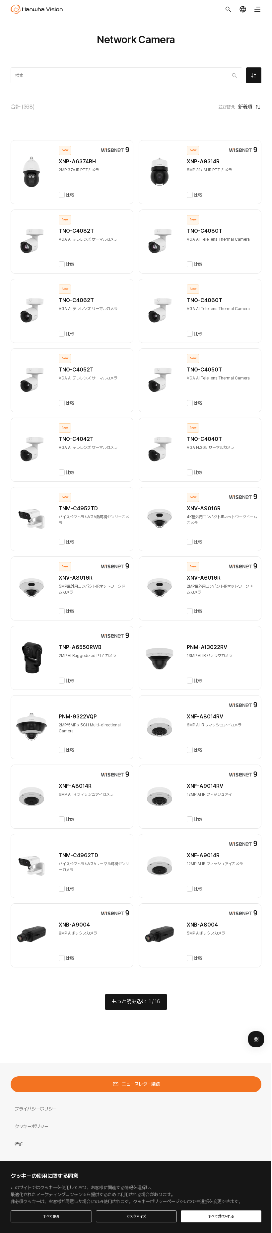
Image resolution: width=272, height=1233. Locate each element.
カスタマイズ (136, 1216)
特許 (19, 1144)
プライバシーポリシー (36, 1108)
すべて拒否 (51, 1216)
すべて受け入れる (221, 1216)
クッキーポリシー (31, 1126)
